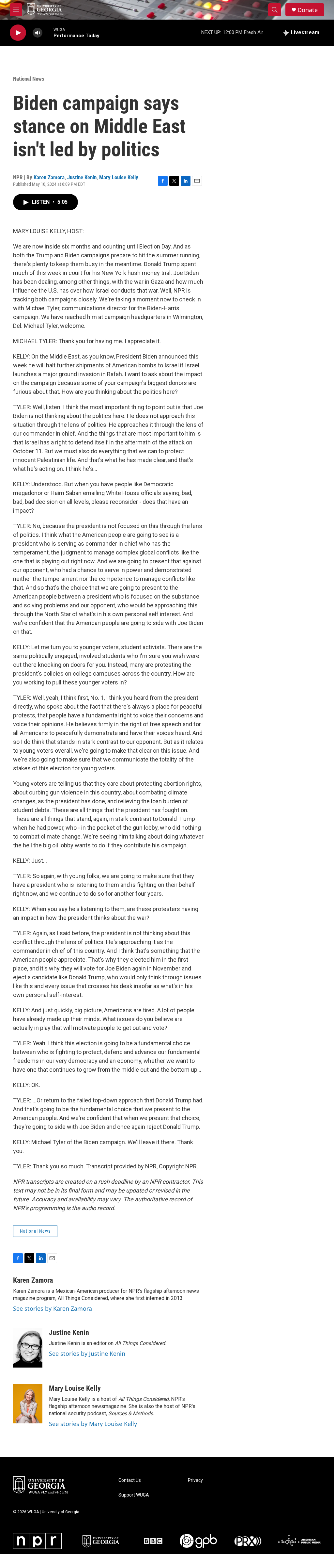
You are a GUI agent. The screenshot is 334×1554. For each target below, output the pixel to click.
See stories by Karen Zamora (52, 1308)
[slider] (48, 32)
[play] (18, 33)
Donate (307, 10)
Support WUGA (133, 1495)
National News (28, 78)
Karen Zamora (49, 177)
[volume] (37, 32)
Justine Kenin (82, 177)
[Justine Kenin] (27, 1348)
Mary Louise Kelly (118, 177)
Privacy (195, 1480)
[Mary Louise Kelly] (27, 1403)
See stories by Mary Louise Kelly (93, 1424)
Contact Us (129, 1480)
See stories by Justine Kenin (87, 1353)
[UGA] (103, 1541)
